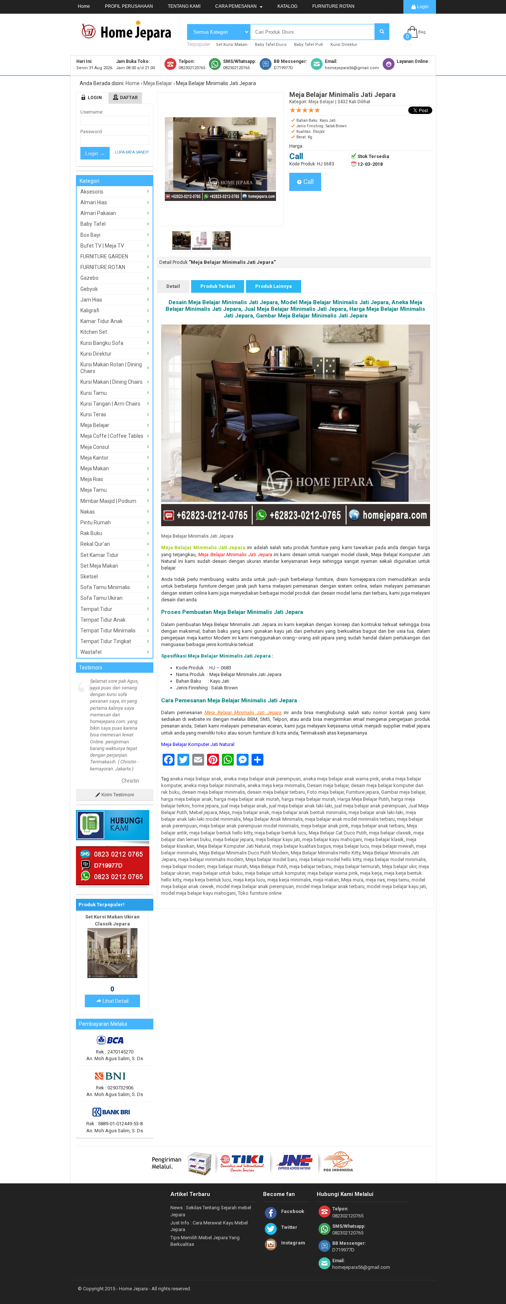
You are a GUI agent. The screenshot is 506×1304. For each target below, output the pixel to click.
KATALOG (287, 6)
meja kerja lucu (249, 880)
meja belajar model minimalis (394, 859)
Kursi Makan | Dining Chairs (111, 382)
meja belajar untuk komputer (275, 873)
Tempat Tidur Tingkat (105, 641)
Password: (91, 131)
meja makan (326, 880)
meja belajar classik (390, 833)
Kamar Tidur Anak (101, 321)
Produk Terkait (217, 286)
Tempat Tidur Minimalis (108, 630)
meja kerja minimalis (289, 880)
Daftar (129, 97)
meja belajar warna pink (332, 873)
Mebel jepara (203, 812)
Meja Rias (91, 479)
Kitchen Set (93, 332)
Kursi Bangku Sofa (101, 343)
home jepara (205, 806)
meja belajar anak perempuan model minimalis (249, 826)
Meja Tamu (93, 490)
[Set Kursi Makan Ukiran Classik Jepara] (112, 922)
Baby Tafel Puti (308, 44)
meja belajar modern (183, 866)
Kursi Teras (93, 414)
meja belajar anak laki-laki (376, 812)
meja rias (375, 880)
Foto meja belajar (325, 792)
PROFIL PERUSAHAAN (129, 6)
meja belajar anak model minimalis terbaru (350, 819)
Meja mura (352, 880)
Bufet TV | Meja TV (102, 246)
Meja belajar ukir (399, 866)
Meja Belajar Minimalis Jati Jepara (197, 536)
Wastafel (90, 652)
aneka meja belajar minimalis (214, 785)
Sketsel (89, 576)
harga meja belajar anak (186, 799)
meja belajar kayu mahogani (332, 839)
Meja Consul (94, 447)
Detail (173, 286)
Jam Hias (91, 300)
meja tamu (398, 880)
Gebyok (89, 289)
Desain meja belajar (328, 785)
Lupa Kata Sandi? (132, 152)
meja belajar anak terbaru (378, 826)
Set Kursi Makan (231, 44)
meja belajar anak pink (325, 826)
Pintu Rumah (95, 522)
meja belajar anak (250, 812)
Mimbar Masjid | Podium (108, 501)
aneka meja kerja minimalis (276, 785)
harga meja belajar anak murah (246, 799)
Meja (224, 812)
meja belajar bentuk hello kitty (220, 833)
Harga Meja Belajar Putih (363, 799)
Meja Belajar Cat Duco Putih (338, 833)
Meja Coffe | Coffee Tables (111, 436)
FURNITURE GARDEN (104, 256)
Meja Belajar (157, 83)
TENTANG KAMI (184, 6)
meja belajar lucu (351, 846)
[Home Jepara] (129, 38)
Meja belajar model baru (271, 859)
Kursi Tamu (93, 393)
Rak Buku (91, 533)
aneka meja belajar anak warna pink (341, 779)
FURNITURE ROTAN (333, 6)
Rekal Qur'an (95, 544)
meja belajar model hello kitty (330, 859)
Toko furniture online (260, 893)
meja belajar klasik (384, 839)
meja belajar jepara (233, 839)
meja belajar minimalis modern (210, 859)
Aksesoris (91, 192)
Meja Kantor (94, 458)
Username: (91, 112)
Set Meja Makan (99, 566)
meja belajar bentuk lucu (280, 833)
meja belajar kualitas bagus (301, 846)
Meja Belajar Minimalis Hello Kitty (325, 853)
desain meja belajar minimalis (213, 792)
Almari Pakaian (98, 213)
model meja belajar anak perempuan (255, 886)
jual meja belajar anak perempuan (370, 806)
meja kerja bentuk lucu (207, 880)
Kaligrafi (89, 310)
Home (84, 6)
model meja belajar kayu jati (396, 886)
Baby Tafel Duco (271, 44)
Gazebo (89, 278)
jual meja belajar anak (244, 806)
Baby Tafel (93, 224)
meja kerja (371, 873)
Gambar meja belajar (403, 792)
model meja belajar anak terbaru (330, 886)
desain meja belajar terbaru (276, 792)
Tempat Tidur (96, 609)
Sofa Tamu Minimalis (105, 587)
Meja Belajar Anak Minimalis (273, 819)
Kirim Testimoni (117, 740)
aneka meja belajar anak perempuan (262, 779)
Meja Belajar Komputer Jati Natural (197, 744)
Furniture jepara (362, 792)
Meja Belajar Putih (268, 866)
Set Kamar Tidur (99, 555)
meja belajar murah (227, 866)
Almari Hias (93, 202)
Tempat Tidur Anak (103, 620)
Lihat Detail (115, 947)
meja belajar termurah (357, 866)
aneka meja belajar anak (196, 779)
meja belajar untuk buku (217, 873)
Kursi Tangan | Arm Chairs (110, 404)
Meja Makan (94, 468)
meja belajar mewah (392, 846)
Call (308, 181)
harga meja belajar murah (308, 799)
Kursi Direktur (343, 44)
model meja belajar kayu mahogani (198, 893)
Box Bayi (90, 235)
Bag (422, 32)
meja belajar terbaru (310, 866)
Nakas (87, 512)
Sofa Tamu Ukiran (101, 598)
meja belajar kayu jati (278, 839)
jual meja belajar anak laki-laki (300, 806)
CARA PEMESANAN (236, 6)
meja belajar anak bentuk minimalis (309, 812)
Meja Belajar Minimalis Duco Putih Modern (244, 853)
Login (422, 6)
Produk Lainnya (273, 286)
